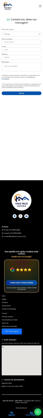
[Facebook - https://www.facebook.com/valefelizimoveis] (15, 216)
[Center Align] (40, 6)
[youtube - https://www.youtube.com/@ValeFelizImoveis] (26, 216)
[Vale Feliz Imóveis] (8, 11)
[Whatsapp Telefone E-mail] (21, 34)
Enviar (21, 93)
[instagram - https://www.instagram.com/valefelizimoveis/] (20, 216)
